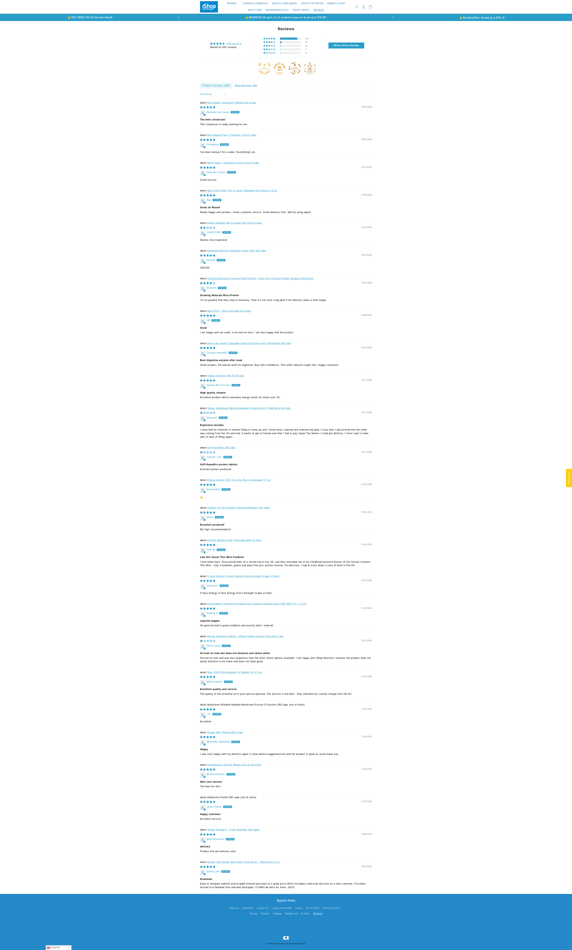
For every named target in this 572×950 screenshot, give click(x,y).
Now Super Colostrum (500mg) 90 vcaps (231, 102)
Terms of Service (331, 908)
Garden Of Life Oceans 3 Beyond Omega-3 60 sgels (238, 507)
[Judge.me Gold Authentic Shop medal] (265, 68)
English (55, 947)
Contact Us (263, 908)
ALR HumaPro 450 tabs (221, 447)
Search (299, 908)
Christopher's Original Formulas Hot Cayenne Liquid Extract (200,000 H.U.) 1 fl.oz (256, 603)
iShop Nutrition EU (280, 943)
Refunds (265, 913)
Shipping (277, 913)
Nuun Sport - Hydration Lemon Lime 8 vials (233, 162)
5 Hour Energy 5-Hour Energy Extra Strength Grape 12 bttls (243, 576)
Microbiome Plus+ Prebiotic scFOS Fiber (232, 135)
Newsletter (248, 908)
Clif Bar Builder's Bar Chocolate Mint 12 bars (234, 540)
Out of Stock (312, 908)
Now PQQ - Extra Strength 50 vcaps (229, 311)
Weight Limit (291, 913)
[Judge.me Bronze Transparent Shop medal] (295, 68)
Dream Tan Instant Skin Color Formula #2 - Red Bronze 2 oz (243, 862)
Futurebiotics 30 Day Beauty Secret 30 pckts (234, 764)
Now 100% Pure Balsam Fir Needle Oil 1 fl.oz (234, 672)
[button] (233, 3)
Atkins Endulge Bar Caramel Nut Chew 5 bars (234, 223)
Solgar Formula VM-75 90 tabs (225, 375)
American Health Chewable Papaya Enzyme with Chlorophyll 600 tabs (249, 343)
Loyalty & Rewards (282, 908)
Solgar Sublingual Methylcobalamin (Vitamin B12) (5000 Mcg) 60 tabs (249, 408)
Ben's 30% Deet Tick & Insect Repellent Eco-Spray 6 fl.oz (242, 190)
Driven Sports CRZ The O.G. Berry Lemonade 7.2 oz (239, 480)
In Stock (305, 913)
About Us (234, 908)
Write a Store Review (346, 45)
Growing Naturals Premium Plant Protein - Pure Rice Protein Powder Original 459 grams (260, 278)
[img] (225, 44)
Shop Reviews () (246, 85)
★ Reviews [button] (569, 478)
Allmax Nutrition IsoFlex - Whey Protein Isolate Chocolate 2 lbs (245, 636)
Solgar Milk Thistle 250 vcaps (225, 732)
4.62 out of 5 (233, 43)
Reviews (317, 913)
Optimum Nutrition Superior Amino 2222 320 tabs (236, 250)
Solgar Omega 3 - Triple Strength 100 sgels (233, 829)
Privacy (254, 913)
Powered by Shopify (297, 943)
